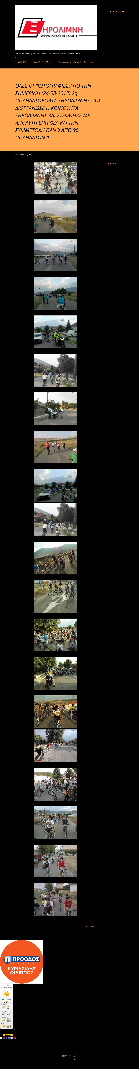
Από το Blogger (71, 1056)
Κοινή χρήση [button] (112, 163)
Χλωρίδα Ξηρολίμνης (43, 62)
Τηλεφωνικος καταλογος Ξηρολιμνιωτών (75, 62)
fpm (75, 1060)
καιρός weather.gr (13, 1029)
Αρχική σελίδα (21, 62)
